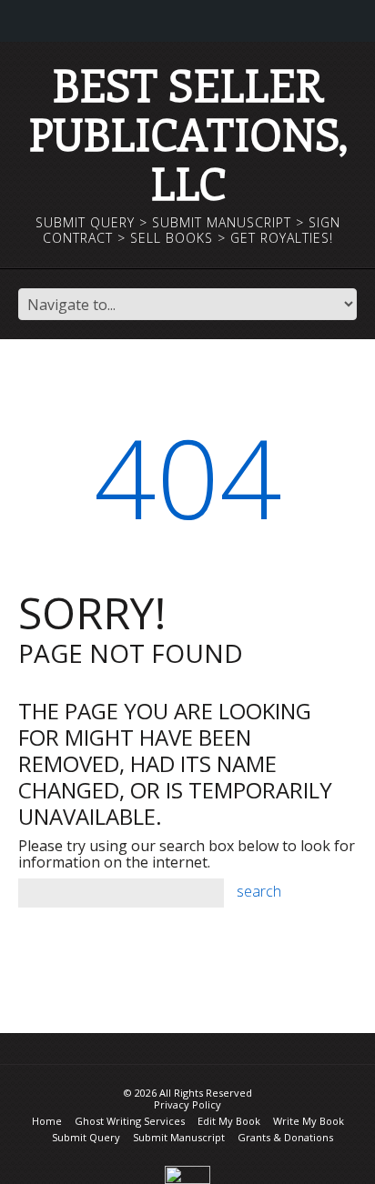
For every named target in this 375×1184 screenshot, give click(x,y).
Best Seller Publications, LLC (188, 133)
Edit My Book (229, 1121)
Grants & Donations (285, 1137)
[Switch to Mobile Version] (187, 1174)
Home (47, 1121)
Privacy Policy (187, 1104)
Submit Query (86, 1137)
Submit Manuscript (179, 1137)
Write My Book (308, 1121)
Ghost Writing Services (130, 1121)
